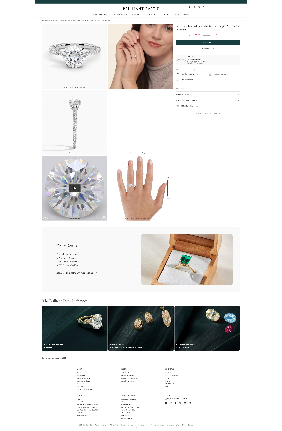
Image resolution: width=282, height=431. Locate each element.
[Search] (189, 7)
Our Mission (81, 376)
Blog (78, 399)
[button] (208, 88)
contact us (206, 35)
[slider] (167, 192)
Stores (167, 378)
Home (44, 20)
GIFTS (176, 14)
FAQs (122, 402)
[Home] (141, 8)
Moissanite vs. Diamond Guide (87, 407)
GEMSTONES (151, 14)
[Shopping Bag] (203, 7)
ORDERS (124, 369)
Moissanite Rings (65, 20)
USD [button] (148, 428)
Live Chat (168, 373)
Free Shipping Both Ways (129, 378)
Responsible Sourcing (84, 378)
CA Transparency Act (172, 425)
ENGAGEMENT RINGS (100, 14)
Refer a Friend (125, 413)
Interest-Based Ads (127, 425)
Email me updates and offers (177, 399)
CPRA (183, 425)
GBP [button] (143, 428)
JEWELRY (165, 14)
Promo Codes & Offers (128, 410)
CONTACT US (169, 369)
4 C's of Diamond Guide (85, 402)
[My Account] (194, 7)
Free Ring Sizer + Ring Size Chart (88, 410)
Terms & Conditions (101, 425)
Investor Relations (83, 415)
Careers (79, 413)
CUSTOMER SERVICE (128, 395)
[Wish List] (199, 7)
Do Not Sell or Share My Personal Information (150, 425)
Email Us (168, 381)
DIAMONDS (136, 14)
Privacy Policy (114, 425)
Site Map (191, 425)
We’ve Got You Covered (129, 399)
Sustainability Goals (83, 381)
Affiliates (168, 386)
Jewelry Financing (126, 404)
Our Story (80, 373)
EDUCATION (81, 395)
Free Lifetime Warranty (68, 262)
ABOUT (186, 14)
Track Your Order (126, 373)
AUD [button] (134, 428)
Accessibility (125, 415)
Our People (80, 386)
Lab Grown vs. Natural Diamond (88, 404)
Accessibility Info (126, 418)
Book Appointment (171, 376)
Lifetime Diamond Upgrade (130, 407)
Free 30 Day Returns (127, 376)
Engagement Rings (52, 20)
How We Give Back (83, 384)
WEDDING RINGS (120, 14)
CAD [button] (139, 428)
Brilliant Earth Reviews (84, 389)
